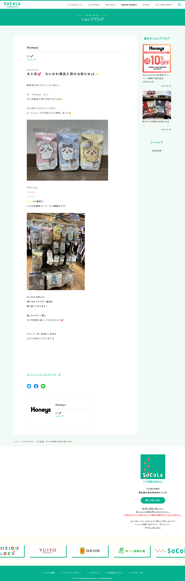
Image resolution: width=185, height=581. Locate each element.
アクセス (145, 4)
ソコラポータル (136, 572)
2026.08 (157, 150)
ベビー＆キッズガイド (163, 4)
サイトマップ (94, 572)
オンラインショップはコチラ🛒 (42, 374)
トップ (16, 441)
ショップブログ (94, 4)
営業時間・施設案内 (129, 4)
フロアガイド (110, 4)
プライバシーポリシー (71, 572)
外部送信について (115, 572)
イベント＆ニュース (74, 4)
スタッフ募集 (49, 572)
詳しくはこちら (152, 500)
